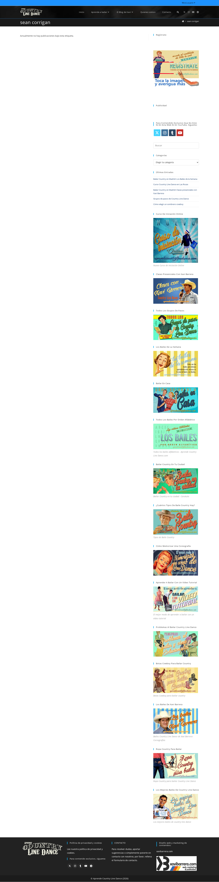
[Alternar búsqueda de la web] (178, 12)
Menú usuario (187, 2)
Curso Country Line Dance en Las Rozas (170, 184)
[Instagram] (164, 132)
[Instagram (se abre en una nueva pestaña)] (189, 12)
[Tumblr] (172, 132)
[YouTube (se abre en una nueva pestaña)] (193, 12)
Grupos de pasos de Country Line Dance (171, 198)
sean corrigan (193, 21)
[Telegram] (91, 865)
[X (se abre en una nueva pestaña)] (184, 12)
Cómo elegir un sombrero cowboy (168, 204)
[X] (157, 132)
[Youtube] (180, 132)
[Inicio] (183, 21)
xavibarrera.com (164, 851)
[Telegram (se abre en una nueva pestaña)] (198, 12)
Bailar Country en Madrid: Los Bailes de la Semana (175, 179)
